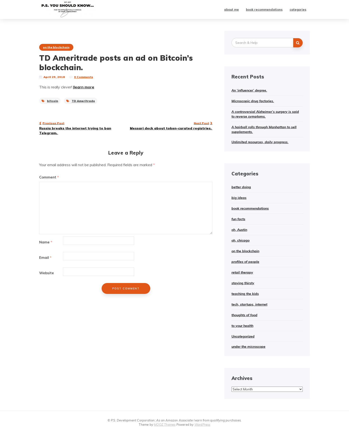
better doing (241, 187)
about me (231, 9)
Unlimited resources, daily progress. (259, 142)
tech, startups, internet (249, 304)
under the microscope (248, 346)
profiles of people (245, 262)
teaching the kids (245, 294)
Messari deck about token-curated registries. (171, 125)
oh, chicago (240, 240)
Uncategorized (243, 336)
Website (46, 273)
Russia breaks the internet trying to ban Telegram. (75, 128)
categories (298, 9)
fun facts (238, 219)
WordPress (202, 424)
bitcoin (52, 101)
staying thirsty (242, 283)
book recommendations (264, 9)
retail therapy (242, 272)
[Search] (298, 42)
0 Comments (83, 77)
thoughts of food (244, 315)
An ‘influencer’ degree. (249, 90)
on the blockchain (56, 47)
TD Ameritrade (83, 101)
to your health (242, 326)
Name (45, 242)
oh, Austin (239, 230)
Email (45, 257)
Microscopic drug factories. (252, 101)
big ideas (238, 198)
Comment (49, 177)
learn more (84, 87)
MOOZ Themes (164, 424)
